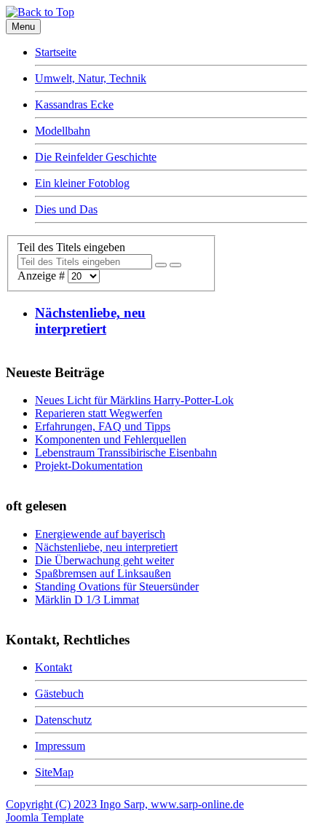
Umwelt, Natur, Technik (90, 78)
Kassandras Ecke (74, 104)
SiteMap (54, 772)
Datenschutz (63, 720)
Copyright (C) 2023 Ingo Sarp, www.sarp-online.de (125, 804)
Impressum (60, 746)
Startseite (55, 52)
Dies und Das (66, 209)
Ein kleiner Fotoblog (82, 183)
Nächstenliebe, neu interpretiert (90, 320)
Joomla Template (45, 817)
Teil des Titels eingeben (72, 247)
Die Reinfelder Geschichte (95, 157)
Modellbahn (62, 131)
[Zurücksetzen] (175, 265)
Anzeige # (42, 275)
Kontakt (53, 667)
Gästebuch (59, 693)
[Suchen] (161, 265)
